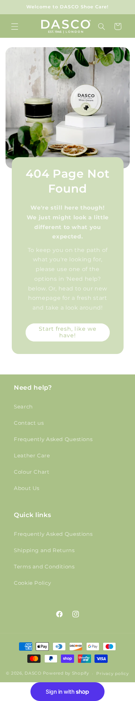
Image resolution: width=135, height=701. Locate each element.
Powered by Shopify (66, 673)
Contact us (29, 423)
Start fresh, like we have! (67, 332)
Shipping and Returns (44, 550)
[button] (14, 26)
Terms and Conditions (44, 567)
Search (23, 407)
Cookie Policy (32, 583)
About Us (26, 488)
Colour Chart (32, 472)
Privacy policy (112, 673)
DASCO (33, 673)
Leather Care (32, 456)
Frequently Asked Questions (53, 439)
